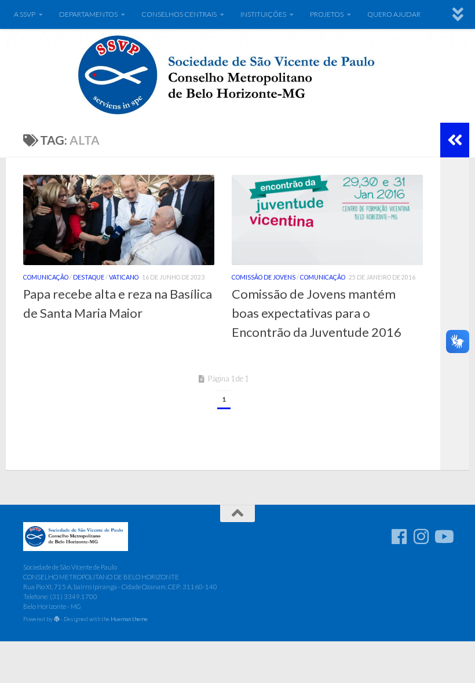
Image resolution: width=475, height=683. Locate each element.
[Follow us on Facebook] (399, 536)
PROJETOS (327, 14)
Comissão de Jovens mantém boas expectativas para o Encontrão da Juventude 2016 (316, 313)
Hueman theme (129, 618)
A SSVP (24, 14)
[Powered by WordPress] (57, 619)
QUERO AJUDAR (394, 14)
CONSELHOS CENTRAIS (179, 14)
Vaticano (123, 277)
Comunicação (45, 277)
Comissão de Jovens (263, 277)
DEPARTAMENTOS (88, 14)
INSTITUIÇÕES (263, 14)
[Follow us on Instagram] (421, 536)
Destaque (88, 277)
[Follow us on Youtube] (443, 536)
